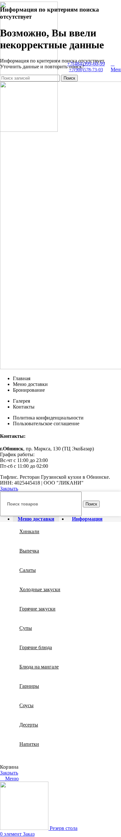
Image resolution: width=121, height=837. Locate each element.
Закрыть (9, 488)
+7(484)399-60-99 (86, 63)
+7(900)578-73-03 (86, 69)
